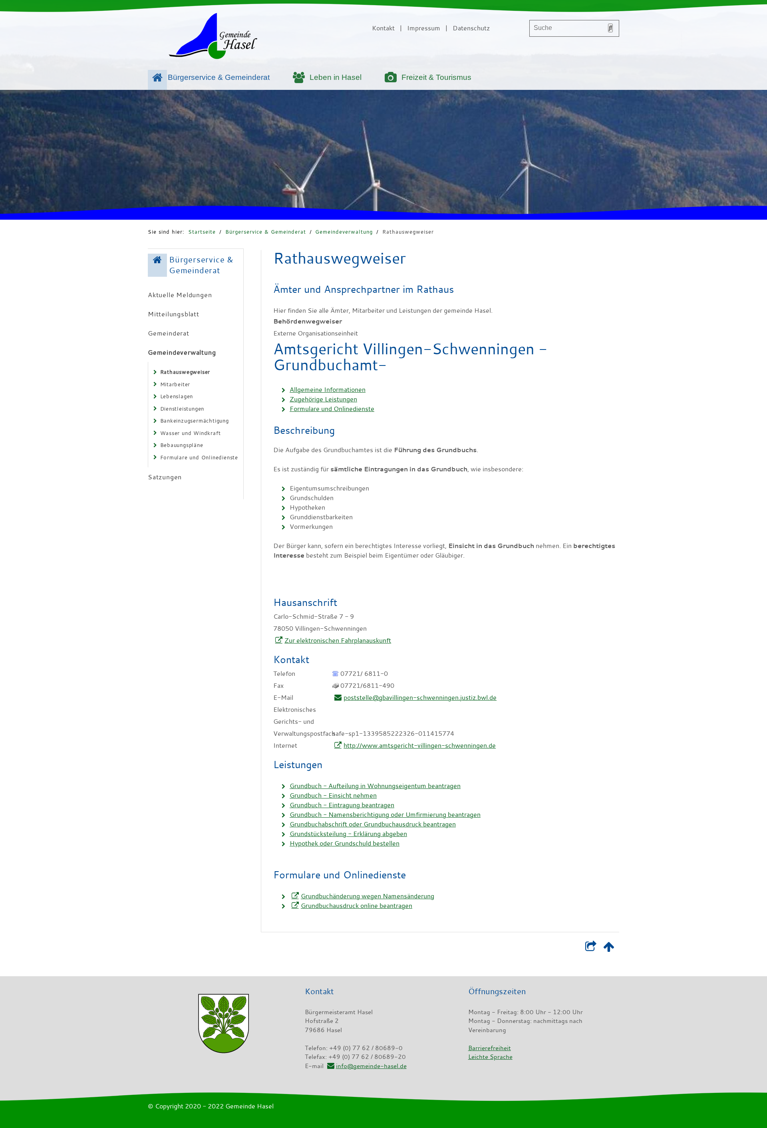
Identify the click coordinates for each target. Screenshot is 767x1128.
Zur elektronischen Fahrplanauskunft (337, 640)
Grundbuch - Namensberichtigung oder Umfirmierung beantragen (385, 814)
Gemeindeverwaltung (344, 231)
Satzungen (165, 477)
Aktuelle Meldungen (180, 294)
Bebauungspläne (181, 445)
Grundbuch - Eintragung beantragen (342, 804)
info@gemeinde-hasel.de (371, 1066)
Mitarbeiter (175, 384)
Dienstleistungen (182, 408)
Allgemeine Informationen (328, 389)
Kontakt (383, 28)
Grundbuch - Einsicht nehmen (333, 795)
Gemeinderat (168, 333)
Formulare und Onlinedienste (199, 457)
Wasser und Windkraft (190, 433)
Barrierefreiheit (489, 1048)
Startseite (202, 231)
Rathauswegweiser (408, 231)
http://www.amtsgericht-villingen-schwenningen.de (420, 745)
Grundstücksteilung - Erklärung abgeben (348, 833)
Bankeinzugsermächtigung (194, 420)
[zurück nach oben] (608, 948)
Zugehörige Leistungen (323, 399)
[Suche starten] (610, 28)
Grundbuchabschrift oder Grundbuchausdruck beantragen (373, 824)
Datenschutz (471, 28)
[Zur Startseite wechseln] (213, 37)
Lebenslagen (176, 396)
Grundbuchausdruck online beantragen (356, 905)
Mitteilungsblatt (173, 314)
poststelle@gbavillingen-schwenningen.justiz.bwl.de (420, 697)
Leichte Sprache (490, 1056)
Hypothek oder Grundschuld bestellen (344, 843)
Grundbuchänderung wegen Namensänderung (367, 896)
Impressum (423, 28)
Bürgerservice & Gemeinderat (219, 77)
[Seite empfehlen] (590, 948)
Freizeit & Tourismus (436, 77)
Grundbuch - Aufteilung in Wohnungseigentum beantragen (375, 785)
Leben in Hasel (336, 77)
